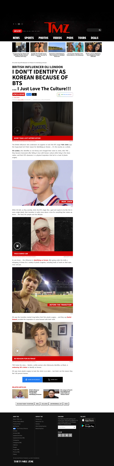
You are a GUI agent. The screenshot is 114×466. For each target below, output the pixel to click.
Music (66, 404)
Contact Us (39, 419)
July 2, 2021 (21, 100)
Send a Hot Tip (39, 421)
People (15, 447)
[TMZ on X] (16, 24)
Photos (43, 38)
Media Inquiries (40, 428)
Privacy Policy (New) (18, 421)
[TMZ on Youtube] (19, 24)
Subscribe (74, 427)
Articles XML (16, 433)
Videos (57, 38)
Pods (70, 38)
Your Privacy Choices (22, 428)
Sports (29, 38)
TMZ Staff (16, 97)
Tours (82, 38)
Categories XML (17, 442)
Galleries (15, 445)
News (16, 38)
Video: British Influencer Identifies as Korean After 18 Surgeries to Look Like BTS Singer (24, 256)
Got (17, 31)
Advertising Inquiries (41, 426)
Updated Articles (17, 435)
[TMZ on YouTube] (66, 435)
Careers (38, 424)
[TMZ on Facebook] (13, 24)
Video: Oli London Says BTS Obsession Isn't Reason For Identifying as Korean (24, 141)
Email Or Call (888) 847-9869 (31, 31)
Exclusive (44, 404)
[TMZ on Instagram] (22, 24)
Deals (94, 38)
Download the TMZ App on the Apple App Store (88, 420)
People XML (16, 449)
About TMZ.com (17, 419)
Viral (37, 404)
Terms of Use (16, 424)
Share (33, 379)
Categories (16, 440)
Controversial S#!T (56, 404)
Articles (15, 431)
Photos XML (16, 452)
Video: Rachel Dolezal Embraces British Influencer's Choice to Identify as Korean (24, 361)
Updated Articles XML (19, 438)
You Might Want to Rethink (25, 404)
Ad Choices (16, 426)
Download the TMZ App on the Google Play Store (88, 426)
